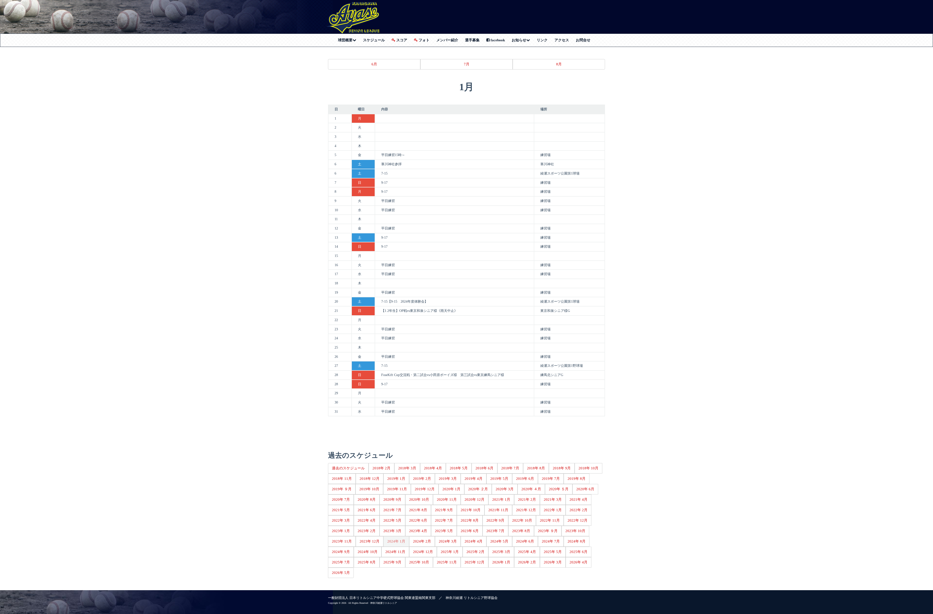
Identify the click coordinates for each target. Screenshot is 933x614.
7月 (466, 64)
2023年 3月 (392, 531)
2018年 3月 (407, 468)
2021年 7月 (392, 510)
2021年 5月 (341, 510)
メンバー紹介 (447, 40)
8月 (559, 64)
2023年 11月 (342, 541)
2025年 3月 (501, 552)
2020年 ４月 (531, 489)
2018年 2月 (381, 468)
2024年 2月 (422, 541)
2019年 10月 (369, 489)
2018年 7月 (510, 468)
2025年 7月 (341, 562)
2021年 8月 (418, 510)
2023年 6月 (470, 531)
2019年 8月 (577, 479)
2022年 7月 (444, 520)
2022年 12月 (577, 520)
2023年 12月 (370, 541)
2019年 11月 (397, 489)
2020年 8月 (367, 499)
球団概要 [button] (349, 40)
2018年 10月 (588, 468)
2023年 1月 (341, 531)
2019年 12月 (425, 489)
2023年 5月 (444, 531)
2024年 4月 (474, 541)
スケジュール (374, 40)
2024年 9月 (341, 552)
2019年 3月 (448, 479)
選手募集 (472, 40)
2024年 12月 (423, 552)
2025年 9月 (392, 562)
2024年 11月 (395, 552)
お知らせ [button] (522, 40)
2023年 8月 (521, 531)
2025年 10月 (419, 562)
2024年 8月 (577, 541)
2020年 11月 (447, 499)
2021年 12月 (526, 510)
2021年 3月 (553, 499)
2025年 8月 (367, 562)
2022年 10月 (522, 520)
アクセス (561, 40)
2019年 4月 (474, 479)
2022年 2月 (578, 510)
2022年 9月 (495, 520)
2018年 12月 (370, 479)
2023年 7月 (495, 531)
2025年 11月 (447, 562)
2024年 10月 (368, 552)
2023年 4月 (418, 531)
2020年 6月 (585, 489)
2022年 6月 (418, 520)
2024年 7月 (551, 541)
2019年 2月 (422, 479)
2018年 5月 (459, 468)
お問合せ (583, 40)
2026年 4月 (578, 562)
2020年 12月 (474, 499)
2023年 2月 (367, 531)
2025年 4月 (527, 552)
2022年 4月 (367, 520)
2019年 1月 (396, 479)
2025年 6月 (578, 552)
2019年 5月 (499, 479)
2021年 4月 (578, 499)
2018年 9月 (562, 468)
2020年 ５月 (559, 489)
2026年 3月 (553, 562)
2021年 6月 (367, 510)
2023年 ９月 (548, 531)
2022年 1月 (553, 510)
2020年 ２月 (478, 489)
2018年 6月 (484, 468)
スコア (401, 40)
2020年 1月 (451, 489)
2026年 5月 (341, 573)
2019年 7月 (551, 479)
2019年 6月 (525, 479)
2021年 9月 (444, 510)
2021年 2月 (527, 499)
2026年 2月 (527, 562)
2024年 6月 (525, 541)
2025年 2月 (475, 552)
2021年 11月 (498, 510)
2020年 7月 (341, 499)
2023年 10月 (575, 531)
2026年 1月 (501, 562)
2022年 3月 (341, 520)
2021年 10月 (471, 510)
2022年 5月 (392, 520)
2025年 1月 (450, 552)
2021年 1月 (501, 499)
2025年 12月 (474, 562)
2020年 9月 (392, 499)
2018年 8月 (536, 468)
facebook (497, 40)
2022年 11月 (550, 520)
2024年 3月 (448, 541)
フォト (424, 40)
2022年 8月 (470, 520)
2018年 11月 (342, 479)
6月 (374, 64)
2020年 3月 (505, 489)
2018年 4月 (433, 468)
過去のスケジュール (348, 468)
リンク (542, 40)
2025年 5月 (553, 552)
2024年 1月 (396, 541)
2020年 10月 (419, 499)
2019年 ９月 (342, 489)
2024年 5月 (499, 541)
